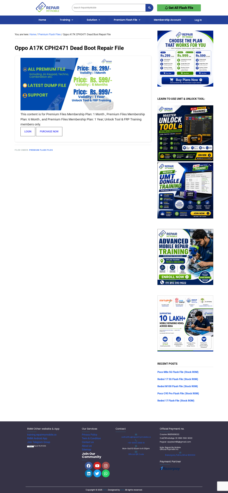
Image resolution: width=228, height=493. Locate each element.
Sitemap (86, 449)
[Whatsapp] (106, 473)
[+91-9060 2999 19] (136, 440)
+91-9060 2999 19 (136, 442)
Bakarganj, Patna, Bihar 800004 (180, 455)
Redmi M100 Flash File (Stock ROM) (177, 386)
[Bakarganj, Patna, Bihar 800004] (180, 453)
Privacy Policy (89, 434)
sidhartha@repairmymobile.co (136, 437)
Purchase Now (49, 131)
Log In (198, 20)
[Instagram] (106, 466)
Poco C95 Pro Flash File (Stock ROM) (178, 393)
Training (65, 20)
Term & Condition (91, 438)
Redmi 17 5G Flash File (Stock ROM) (177, 379)
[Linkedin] (89, 473)
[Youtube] (97, 466)
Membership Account (167, 20)
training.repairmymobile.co (41, 434)
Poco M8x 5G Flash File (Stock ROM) (178, 372)
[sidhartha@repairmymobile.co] (136, 434)
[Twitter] (97, 473)
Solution (92, 20)
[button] (66, 20)
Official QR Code (136, 454)
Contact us (88, 442)
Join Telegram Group (38, 442)
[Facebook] (89, 466)
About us (87, 445)
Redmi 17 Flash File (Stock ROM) (175, 400)
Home (42, 20)
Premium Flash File (125, 20)
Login (27, 131)
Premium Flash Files (41, 150)
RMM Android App (37, 438)
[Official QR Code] (136, 452)
